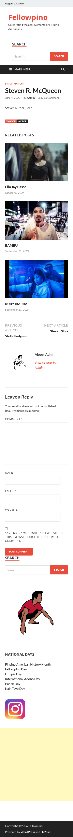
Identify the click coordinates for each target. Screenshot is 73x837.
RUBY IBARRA (16, 304)
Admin (31, 97)
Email (10, 491)
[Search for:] (40, 56)
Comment (14, 419)
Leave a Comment (48, 97)
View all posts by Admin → (45, 365)
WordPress (28, 832)
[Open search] (63, 69)
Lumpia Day (13, 674)
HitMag (45, 832)
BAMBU (11, 245)
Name (10, 472)
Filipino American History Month (28, 664)
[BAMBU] (36, 222)
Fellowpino (28, 17)
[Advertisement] (36, 764)
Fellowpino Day (16, 669)
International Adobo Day (22, 679)
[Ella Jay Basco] (36, 163)
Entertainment (14, 83)
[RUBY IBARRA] (36, 280)
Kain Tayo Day (15, 688)
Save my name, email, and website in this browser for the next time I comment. (34, 536)
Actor (22, 121)
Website (11, 509)
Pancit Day (12, 683)
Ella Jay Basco (15, 187)
